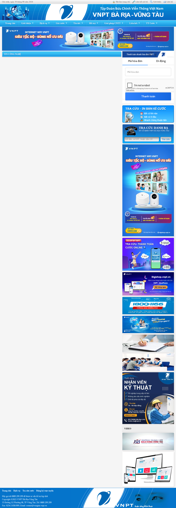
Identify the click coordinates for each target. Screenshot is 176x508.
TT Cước (150, 23)
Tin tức (76, 23)
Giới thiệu (157, 2)
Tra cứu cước (28, 491)
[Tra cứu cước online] (148, 114)
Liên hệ (170, 2)
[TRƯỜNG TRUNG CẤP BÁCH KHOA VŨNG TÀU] (148, 442)
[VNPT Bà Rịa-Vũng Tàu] (88, 12)
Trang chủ (10, 23)
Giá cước (60, 23)
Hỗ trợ (92, 23)
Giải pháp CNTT (112, 23)
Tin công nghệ (12, 54)
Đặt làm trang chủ (123, 2)
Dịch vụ (43, 23)
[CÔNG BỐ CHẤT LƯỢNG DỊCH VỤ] (148, 362)
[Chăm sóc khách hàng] (148, 344)
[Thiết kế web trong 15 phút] (148, 469)
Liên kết (133, 23)
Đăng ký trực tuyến (44, 491)
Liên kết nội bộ (142, 2)
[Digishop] (148, 284)
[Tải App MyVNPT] (148, 254)
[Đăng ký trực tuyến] (148, 325)
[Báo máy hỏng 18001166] (148, 306)
